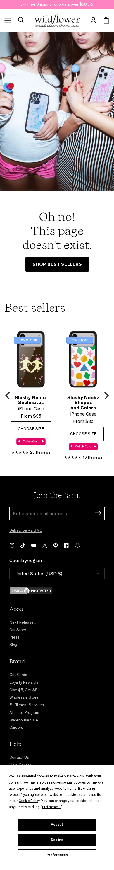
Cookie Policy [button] (29, 801)
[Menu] (7, 20)
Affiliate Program (24, 712)
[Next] (105, 395)
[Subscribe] (97, 513)
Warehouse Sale (23, 720)
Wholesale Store (24, 697)
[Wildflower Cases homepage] (57, 20)
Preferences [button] (51, 807)
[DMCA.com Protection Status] (57, 590)
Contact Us (19, 757)
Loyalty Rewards (23, 682)
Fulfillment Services (26, 704)
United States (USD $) (38, 573)
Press (14, 637)
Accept (57, 825)
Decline (57, 840)
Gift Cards (18, 674)
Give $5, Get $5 (23, 689)
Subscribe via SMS (25, 530)
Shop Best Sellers (57, 264)
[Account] (93, 20)
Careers (16, 727)
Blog (13, 644)
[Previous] (8, 395)
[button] (20, 20)
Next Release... (22, 622)
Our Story (17, 629)
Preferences (57, 855)
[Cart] (106, 20)
